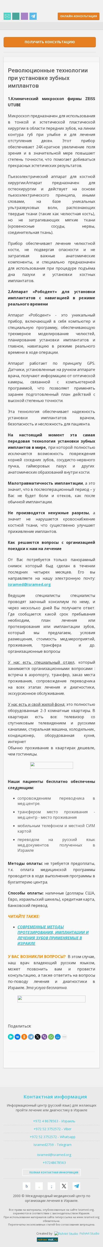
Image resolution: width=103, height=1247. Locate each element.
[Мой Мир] (58, 1037)
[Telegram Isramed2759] (33, 16)
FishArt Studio (89, 1233)
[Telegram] (31, 1037)
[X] (37, 1037)
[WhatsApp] (51, 1037)
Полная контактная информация (53, 1172)
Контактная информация (55, 1096)
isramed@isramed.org (53, 1154)
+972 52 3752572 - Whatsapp (51, 1137)
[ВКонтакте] (17, 1037)
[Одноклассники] (24, 1037)
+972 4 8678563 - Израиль (53, 1121)
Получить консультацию (50, 42)
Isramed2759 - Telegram (51, 1144)
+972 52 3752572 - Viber (51, 1129)
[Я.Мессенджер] (11, 1037)
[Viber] (44, 1037)
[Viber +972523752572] (24, 16)
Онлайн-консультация (78, 16)
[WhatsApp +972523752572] (15, 16)
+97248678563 (54, 1162)
